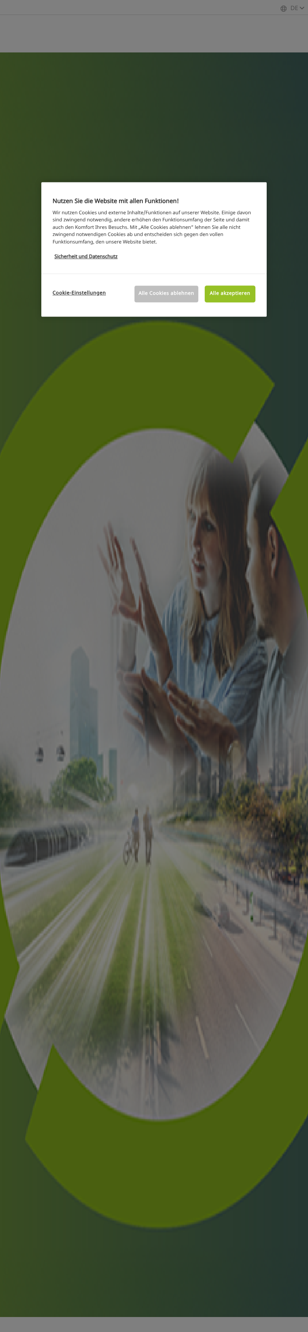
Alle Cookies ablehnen (166, 293)
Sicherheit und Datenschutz (86, 256)
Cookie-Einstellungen (79, 293)
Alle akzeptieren (230, 293)
